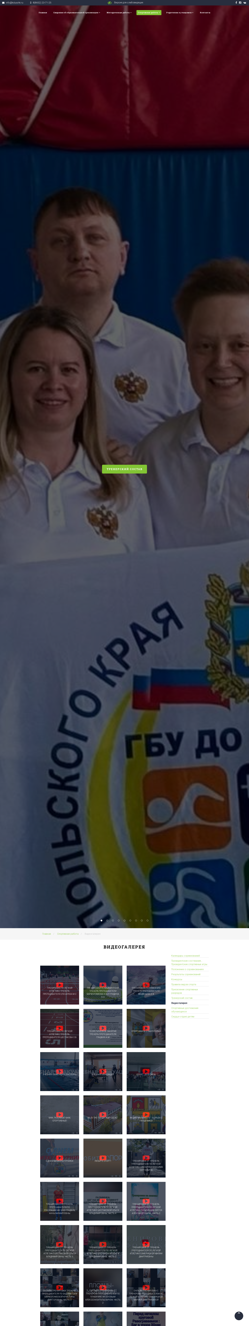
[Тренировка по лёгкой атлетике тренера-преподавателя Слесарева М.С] (59, 985)
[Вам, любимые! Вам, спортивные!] (59, 1114)
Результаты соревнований (185, 974)
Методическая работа (118, 12)
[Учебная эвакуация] (102, 1071)
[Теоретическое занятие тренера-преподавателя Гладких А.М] (102, 1028)
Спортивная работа (148, 12)
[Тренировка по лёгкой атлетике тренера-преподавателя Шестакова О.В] (59, 1028)
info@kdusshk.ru (14, 2)
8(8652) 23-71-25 (42, 2)
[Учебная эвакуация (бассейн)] (59, 1071)
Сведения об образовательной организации (75, 12)
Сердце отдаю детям (182, 1016)
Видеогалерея (179, 1003)
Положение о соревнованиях (187, 969)
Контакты (205, 12)
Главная (43, 12)
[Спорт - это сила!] (146, 1071)
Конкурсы (176, 979)
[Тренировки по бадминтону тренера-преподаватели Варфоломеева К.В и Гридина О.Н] (102, 985)
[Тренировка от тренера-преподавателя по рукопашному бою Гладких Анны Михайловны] (59, 1201)
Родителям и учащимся (178, 12)
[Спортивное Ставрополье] (146, 1028)
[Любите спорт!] (102, 1158)
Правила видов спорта (183, 984)
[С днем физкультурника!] (59, 1158)
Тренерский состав (125, 469)
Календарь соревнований (185, 955)
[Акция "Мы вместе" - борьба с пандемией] (146, 1114)
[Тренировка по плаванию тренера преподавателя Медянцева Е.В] (146, 985)
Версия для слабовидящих (128, 2)
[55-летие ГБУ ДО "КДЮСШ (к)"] (102, 1114)
